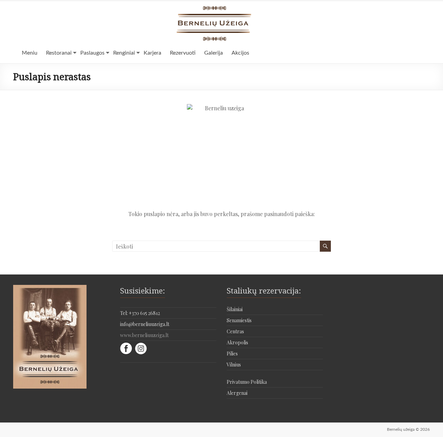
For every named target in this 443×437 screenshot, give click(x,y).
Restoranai (59, 53)
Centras (235, 331)
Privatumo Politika (247, 382)
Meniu (29, 53)
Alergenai (237, 393)
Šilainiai (235, 309)
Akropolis (237, 342)
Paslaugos (92, 53)
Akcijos (240, 53)
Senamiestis (239, 320)
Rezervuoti (183, 53)
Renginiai (124, 53)
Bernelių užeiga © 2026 (408, 429)
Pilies (232, 353)
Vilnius (234, 364)
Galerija (213, 53)
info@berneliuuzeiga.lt (144, 324)
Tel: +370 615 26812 (140, 313)
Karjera (152, 53)
